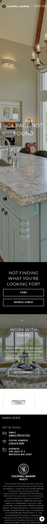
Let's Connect (23, 372)
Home (23, 293)
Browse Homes (23, 302)
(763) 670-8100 (16, 444)
